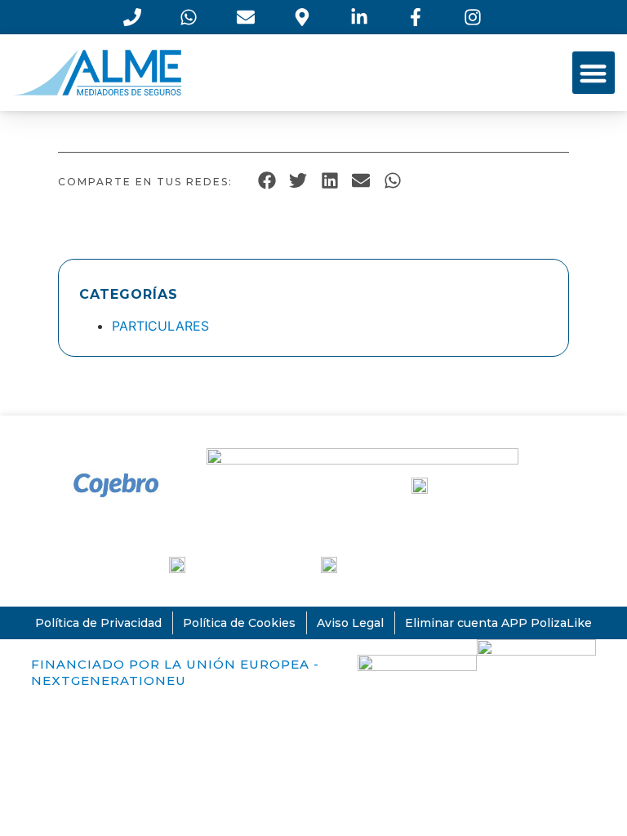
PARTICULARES (160, 326)
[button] (594, 73)
